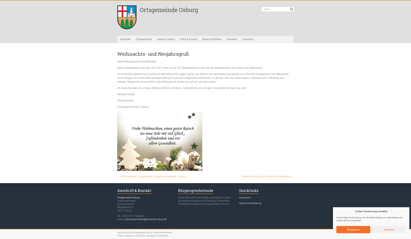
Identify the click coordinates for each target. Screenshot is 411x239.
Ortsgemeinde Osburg (169, 10)
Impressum (245, 197)
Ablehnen (389, 229)
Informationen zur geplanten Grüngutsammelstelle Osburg (151, 176)
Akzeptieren (353, 229)
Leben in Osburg (166, 39)
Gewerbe (232, 39)
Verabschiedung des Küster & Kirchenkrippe (268, 176)
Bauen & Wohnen (212, 39)
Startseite (125, 39)
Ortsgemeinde (144, 39)
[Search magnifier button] (291, 9)
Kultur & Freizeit (188, 39)
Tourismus (248, 39)
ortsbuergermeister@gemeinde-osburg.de (145, 219)
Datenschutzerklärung (250, 203)
